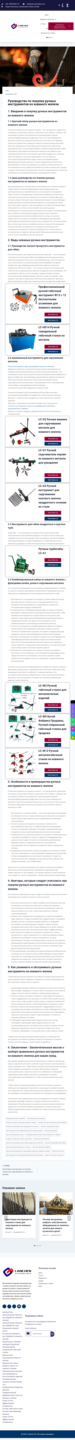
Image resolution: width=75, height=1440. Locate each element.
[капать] (19, 1306)
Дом (47, 15)
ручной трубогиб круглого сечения (18, 1147)
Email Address (30, 1328)
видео (52, 24)
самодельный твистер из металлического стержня (43, 1134)
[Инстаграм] (24, 1306)
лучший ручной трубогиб (36, 1118)
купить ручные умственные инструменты (52, 1122)
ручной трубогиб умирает (41, 1147)
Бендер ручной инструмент (15, 1118)
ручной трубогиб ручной (14, 1134)
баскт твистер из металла (54, 1155)
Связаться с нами (48, 33)
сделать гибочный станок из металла (19, 1139)
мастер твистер (58, 1151)
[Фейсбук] (4, 1306)
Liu (11, 1232)
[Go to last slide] (6, 1218)
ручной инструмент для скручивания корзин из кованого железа (28, 1151)
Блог (48, 28)
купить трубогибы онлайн (50, 1126)
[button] (59, 5)
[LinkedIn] (14, 1306)
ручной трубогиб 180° (41, 1139)
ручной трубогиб (51, 1130)
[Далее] (69, 1218)
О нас (43, 24)
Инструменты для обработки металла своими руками (24, 1130)
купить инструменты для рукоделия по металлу (22, 1126)
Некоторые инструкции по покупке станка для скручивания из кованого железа (17, 1170)
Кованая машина (47, 19)
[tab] (34, 1245)
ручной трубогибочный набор (55, 1143)
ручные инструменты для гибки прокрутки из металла (24, 1143)
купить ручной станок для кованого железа (21, 1122)
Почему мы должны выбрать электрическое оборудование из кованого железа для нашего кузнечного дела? (56, 1225)
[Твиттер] (9, 1306)
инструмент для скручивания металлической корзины (24, 1155)
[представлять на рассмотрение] (52, 1334)
